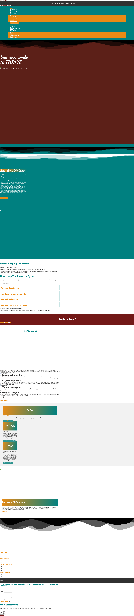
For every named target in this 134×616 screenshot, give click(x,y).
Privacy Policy (2, 580)
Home (11, 15)
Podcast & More (14, 14)
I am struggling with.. (4, 599)
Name (2, 588)
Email (2, 589)
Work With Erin (13, 16)
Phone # (2, 591)
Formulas (12, 20)
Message (2, 595)
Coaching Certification (15, 11)
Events (11, 17)
